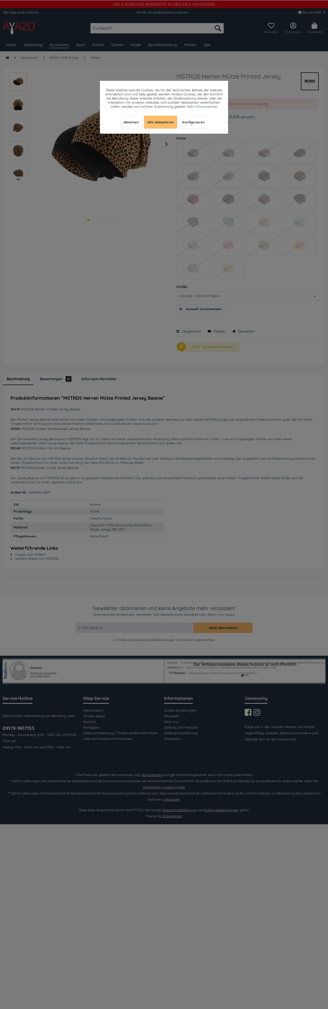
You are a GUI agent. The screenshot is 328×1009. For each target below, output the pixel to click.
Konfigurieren (193, 122)
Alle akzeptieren (160, 122)
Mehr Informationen (202, 106)
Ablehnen (131, 122)
